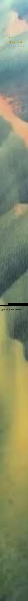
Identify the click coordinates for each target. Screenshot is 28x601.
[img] (14, 155)
